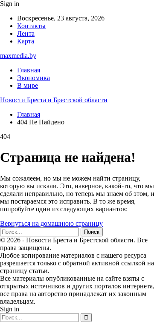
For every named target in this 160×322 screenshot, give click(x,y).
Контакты (31, 25)
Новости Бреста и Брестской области (54, 100)
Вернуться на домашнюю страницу (51, 223)
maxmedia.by (18, 55)
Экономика (33, 77)
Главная (28, 70)
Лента (26, 33)
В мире (27, 85)
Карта (25, 41)
